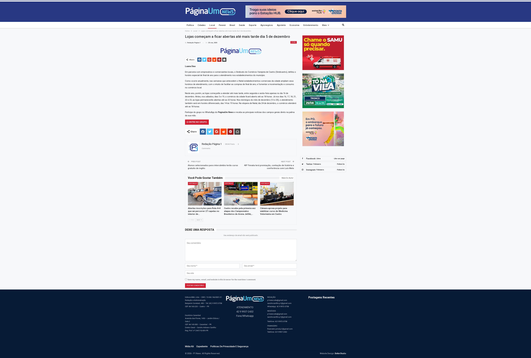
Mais (324, 25)
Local (212, 25)
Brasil (232, 25)
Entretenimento (310, 25)
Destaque (193, 183)
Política (190, 25)
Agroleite (281, 25)
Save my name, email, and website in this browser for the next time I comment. (222, 280)
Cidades (201, 25)
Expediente (202, 346)
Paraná (222, 25)
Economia (294, 25)
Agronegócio (267, 25)
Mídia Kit (189, 346)
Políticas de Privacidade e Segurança (229, 346)
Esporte (253, 25)
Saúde (242, 25)
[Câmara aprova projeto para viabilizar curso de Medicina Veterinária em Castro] (277, 194)
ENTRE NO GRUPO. (197, 122)
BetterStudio (340, 353)
